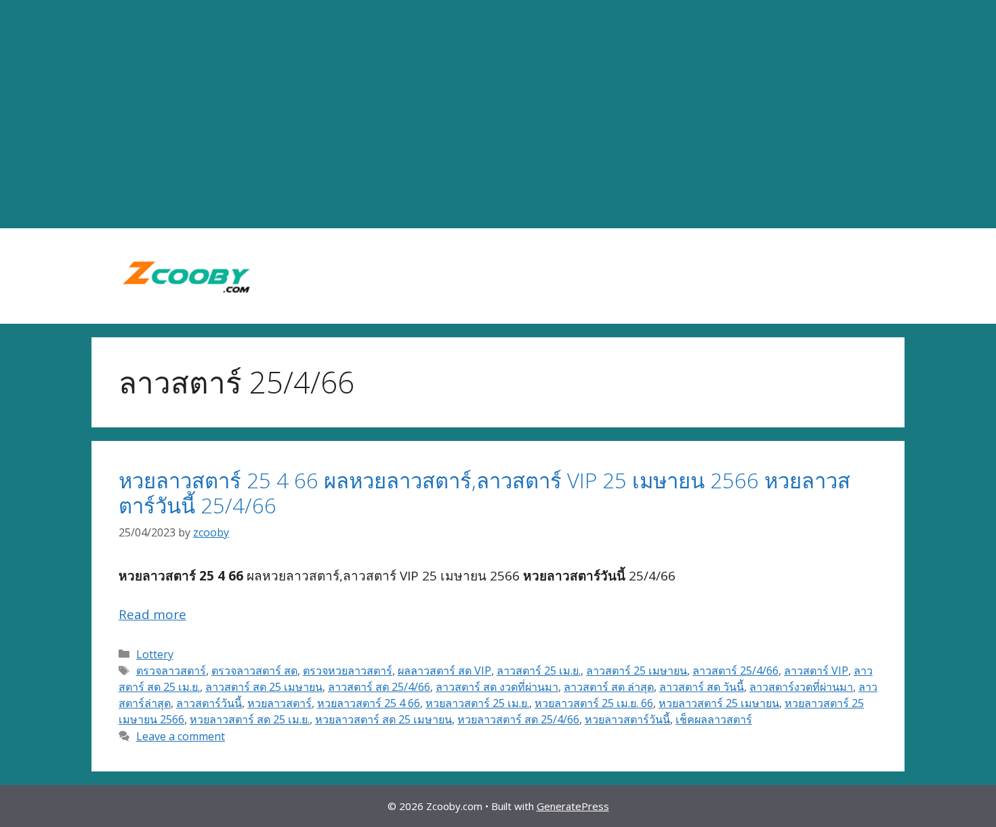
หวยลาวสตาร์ (279, 703)
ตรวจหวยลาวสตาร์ (347, 670)
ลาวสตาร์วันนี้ (209, 703)
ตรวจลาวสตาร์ (171, 670)
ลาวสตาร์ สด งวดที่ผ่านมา (497, 686)
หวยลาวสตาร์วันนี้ (627, 719)
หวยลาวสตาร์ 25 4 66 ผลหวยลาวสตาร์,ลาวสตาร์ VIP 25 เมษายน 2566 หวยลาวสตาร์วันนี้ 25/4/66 (484, 492)
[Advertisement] (498, 114)
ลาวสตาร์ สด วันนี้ (701, 686)
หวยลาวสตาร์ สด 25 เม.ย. (250, 719)
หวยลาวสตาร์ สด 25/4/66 (518, 719)
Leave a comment (180, 736)
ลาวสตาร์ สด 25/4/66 (379, 686)
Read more (152, 614)
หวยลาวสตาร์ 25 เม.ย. (477, 703)
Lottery (154, 654)
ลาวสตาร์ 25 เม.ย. (539, 670)
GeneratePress (573, 806)
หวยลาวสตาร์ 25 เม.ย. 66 (594, 703)
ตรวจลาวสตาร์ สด (254, 670)
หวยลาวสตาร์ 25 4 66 (368, 703)
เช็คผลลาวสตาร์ (714, 719)
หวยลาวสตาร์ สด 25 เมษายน (383, 719)
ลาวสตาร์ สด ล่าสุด (609, 686)
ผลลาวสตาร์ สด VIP (444, 670)
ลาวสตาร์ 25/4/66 (735, 670)
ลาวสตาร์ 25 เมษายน (636, 670)
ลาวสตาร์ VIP (816, 670)
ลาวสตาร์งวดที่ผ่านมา (801, 686)
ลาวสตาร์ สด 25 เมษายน (264, 686)
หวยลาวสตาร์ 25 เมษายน (719, 703)
